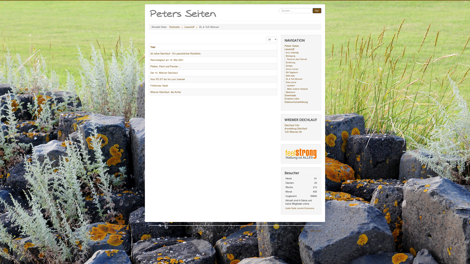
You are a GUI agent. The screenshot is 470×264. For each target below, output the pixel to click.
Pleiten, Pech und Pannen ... (165, 66)
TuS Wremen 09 (293, 131)
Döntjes (289, 65)
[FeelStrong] (301, 153)
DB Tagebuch (292, 72)
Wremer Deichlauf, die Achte (165, 92)
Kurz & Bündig (292, 52)
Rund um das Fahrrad (297, 59)
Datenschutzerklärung (296, 102)
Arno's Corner (292, 68)
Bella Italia (290, 75)
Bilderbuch (290, 92)
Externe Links (292, 98)
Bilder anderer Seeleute (297, 88)
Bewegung (290, 55)
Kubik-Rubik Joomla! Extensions (299, 208)
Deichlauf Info (292, 125)
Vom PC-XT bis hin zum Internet (167, 79)
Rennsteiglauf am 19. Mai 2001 (166, 60)
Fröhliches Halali (159, 85)
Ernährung (290, 62)
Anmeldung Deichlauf (296, 128)
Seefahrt (291, 85)
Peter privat (291, 82)
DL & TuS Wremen (294, 78)
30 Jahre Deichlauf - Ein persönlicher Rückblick (175, 53)
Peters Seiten (292, 45)
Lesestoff (289, 49)
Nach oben (315, 230)
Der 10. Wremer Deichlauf (164, 72)
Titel (152, 47)
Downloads (290, 95)
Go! (317, 10)
